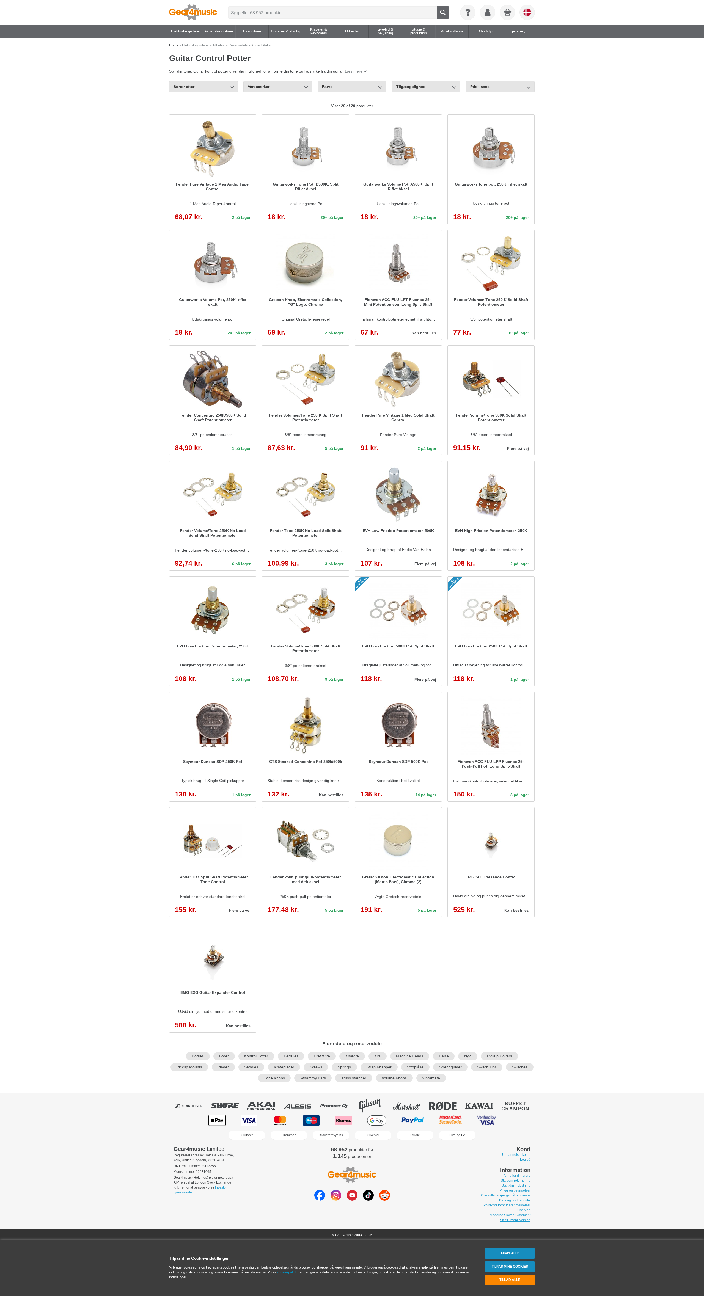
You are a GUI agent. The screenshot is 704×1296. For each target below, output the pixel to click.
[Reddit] (384, 1199)
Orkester (373, 1135)
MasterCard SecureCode (450, 1120)
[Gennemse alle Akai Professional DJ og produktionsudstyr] (265, 1106)
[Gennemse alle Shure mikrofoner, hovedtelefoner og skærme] (229, 1106)
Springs (344, 1067)
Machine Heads (409, 1056)
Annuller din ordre (517, 1176)
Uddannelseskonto (516, 1155)
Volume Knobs (394, 1078)
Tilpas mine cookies (510, 1267)
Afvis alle (510, 1253)
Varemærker (259, 86)
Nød (468, 1056)
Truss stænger (353, 1078)
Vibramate (431, 1078)
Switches (519, 1067)
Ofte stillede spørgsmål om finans (505, 1195)
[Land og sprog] (527, 12)
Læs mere (353, 71)
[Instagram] (336, 1199)
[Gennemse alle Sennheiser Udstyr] (192, 1106)
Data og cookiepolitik (514, 1200)
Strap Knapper (379, 1067)
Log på (525, 1160)
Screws (316, 1067)
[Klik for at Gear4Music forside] (193, 12)
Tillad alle (509, 1280)
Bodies (198, 1056)
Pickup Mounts (189, 1067)
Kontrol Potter (256, 1056)
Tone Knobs (274, 1078)
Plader (223, 1067)
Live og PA (457, 1135)
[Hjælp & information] (467, 12)
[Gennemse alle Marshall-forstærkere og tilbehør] (410, 1106)
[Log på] (487, 12)
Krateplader (284, 1067)
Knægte (352, 1056)
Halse (444, 1056)
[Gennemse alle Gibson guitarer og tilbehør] (374, 1106)
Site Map (523, 1210)
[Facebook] (319, 1199)
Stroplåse (415, 1067)
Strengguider (450, 1067)
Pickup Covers (499, 1056)
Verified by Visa (486, 1120)
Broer (224, 1056)
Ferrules (291, 1056)
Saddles (251, 1067)
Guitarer (247, 1135)
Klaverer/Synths (331, 1135)
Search (443, 12)
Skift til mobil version (515, 1220)
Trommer (289, 1135)
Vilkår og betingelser (515, 1190)
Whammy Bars (313, 1078)
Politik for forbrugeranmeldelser (506, 1205)
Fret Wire (322, 1056)
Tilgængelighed (411, 86)
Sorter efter (184, 86)
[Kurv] (507, 12)
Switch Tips (487, 1067)
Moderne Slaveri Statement (510, 1215)
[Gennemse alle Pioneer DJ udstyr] (338, 1106)
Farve (327, 86)
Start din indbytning (516, 1185)
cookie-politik (287, 1272)
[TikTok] (368, 1199)
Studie (415, 1135)
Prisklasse (480, 86)
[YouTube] (352, 1199)
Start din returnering (515, 1180)
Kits (377, 1056)
